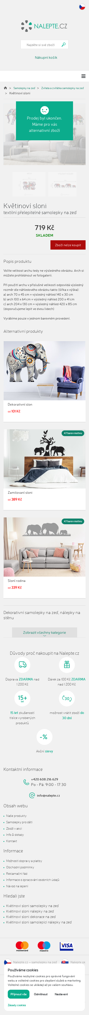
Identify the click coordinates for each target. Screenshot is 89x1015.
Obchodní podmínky (20, 867)
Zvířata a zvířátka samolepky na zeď (62, 88)
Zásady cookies (17, 1005)
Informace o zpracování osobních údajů (32, 880)
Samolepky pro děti (19, 822)
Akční (44, 751)
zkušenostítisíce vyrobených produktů (22, 718)
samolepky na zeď (44, 962)
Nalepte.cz (20, 962)
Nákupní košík (46, 57)
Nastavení (61, 994)
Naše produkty (16, 816)
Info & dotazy (15, 834)
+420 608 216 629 (44, 779)
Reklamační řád (16, 873)
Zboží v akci (14, 828)
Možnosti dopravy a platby (24, 861)
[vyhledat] (63, 44)
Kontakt (11, 841)
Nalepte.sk (78, 962)
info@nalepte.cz (48, 795)
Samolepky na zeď (24, 88)
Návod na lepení (17, 886)
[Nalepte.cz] (44, 25)
